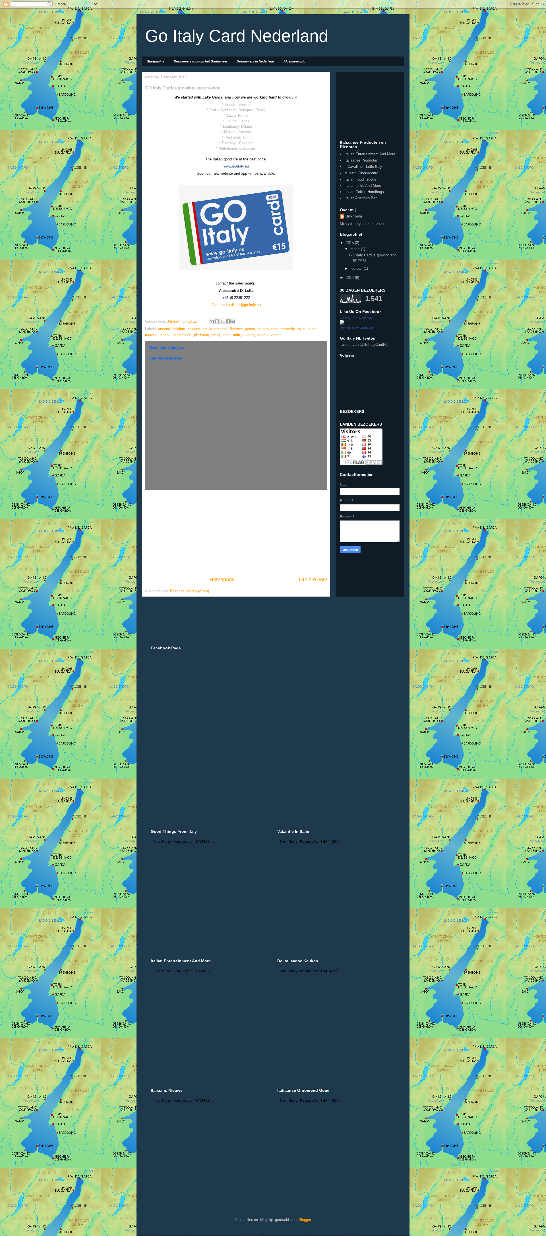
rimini (215, 335)
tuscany (248, 335)
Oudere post (313, 579)
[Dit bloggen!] (217, 321)
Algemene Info (294, 61)
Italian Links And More (362, 185)
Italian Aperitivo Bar (360, 198)
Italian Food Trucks (360, 179)
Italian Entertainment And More (369, 154)
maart (355, 249)
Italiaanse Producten (361, 160)
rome (226, 335)
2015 (350, 242)
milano (165, 335)
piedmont (201, 335)
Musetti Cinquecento (361, 173)
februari (357, 268)
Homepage (222, 579)
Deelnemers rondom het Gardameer (200, 61)
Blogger (305, 1220)
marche (151, 335)
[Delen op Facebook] (228, 321)
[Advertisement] (236, 533)
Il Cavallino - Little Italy (363, 166)
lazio (301, 329)
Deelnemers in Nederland (255, 61)
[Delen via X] (222, 321)
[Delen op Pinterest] (233, 321)
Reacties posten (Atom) (189, 591)
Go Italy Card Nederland (236, 35)
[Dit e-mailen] (211, 321)
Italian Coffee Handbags (364, 192)
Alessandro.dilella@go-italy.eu (236, 305)
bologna (193, 329)
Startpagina (155, 61)
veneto (262, 335)
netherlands (182, 335)
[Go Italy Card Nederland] (342, 323)
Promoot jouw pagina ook (357, 327)
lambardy (287, 329)
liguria (312, 329)
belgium (178, 329)
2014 (350, 277)
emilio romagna (215, 329)
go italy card (267, 329)
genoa (250, 329)
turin (236, 335)
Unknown (354, 216)
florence (236, 329)
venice (276, 335)
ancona (164, 329)
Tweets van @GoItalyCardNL (364, 344)
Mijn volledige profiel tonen (362, 223)
